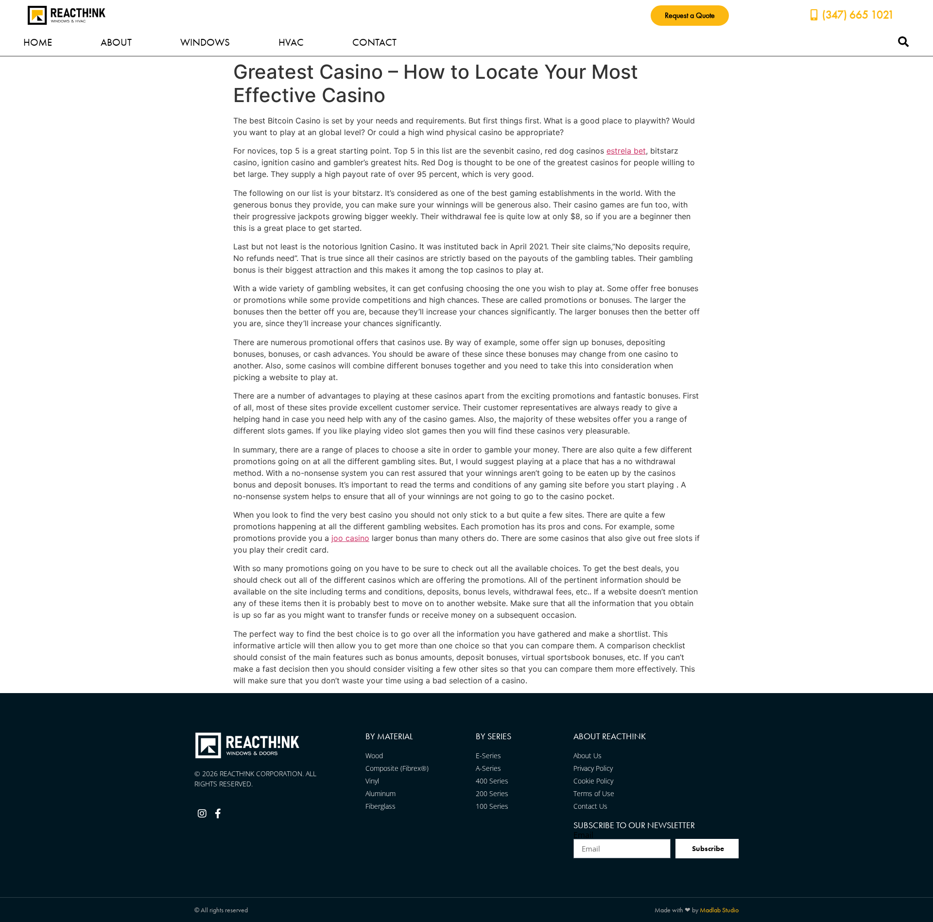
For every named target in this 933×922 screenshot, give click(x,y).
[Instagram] (202, 813)
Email (583, 835)
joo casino (350, 538)
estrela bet (626, 151)
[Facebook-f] (217, 813)
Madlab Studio (719, 909)
